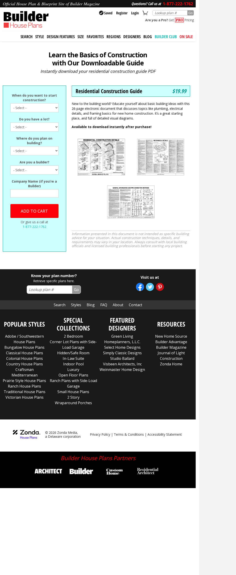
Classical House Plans (24, 352)
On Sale (186, 36)
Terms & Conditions (129, 434)
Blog (147, 36)
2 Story (73, 397)
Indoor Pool (73, 364)
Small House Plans (73, 391)
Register (121, 12)
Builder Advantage (171, 341)
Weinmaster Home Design (122, 369)
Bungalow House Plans (24, 347)
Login (135, 12)
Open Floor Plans (73, 375)
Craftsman (24, 369)
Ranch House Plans (24, 386)
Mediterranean (25, 375)
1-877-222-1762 (34, 226)
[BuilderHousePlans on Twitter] (150, 287)
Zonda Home (171, 364)
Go (190, 13)
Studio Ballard (122, 358)
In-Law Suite (73, 358)
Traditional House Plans (24, 391)
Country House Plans (24, 364)
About (118, 304)
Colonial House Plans (24, 358)
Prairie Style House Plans (24, 380)
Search (59, 304)
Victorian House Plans (25, 397)
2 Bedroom (73, 336)
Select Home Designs (122, 347)
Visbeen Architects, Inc (122, 364)
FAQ (103, 304)
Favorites (95, 36)
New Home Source (171, 336)
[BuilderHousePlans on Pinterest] (160, 287)
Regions (113, 36)
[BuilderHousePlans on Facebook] (140, 287)
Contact (135, 304)
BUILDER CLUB (166, 36)
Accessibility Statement (165, 434)
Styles (76, 304)
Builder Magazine (171, 347)
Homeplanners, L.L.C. (122, 341)
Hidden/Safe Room (73, 352)
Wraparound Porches (73, 402)
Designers (132, 36)
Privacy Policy (100, 434)
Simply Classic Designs (122, 352)
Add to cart (34, 211)
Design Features (61, 36)
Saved (108, 12)
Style (39, 36)
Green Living (122, 336)
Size (80, 36)
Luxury (73, 369)
